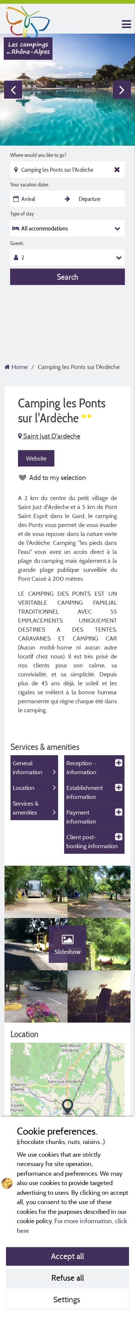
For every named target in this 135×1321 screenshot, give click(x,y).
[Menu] (125, 24)
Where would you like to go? (38, 155)
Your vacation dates (29, 184)
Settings (67, 1299)
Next (122, 90)
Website (36, 458)
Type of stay (22, 213)
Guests (16, 243)
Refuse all (67, 1278)
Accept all (67, 1256)
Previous (13, 90)
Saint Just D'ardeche (51, 436)
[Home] (28, 20)
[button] (67, 1107)
